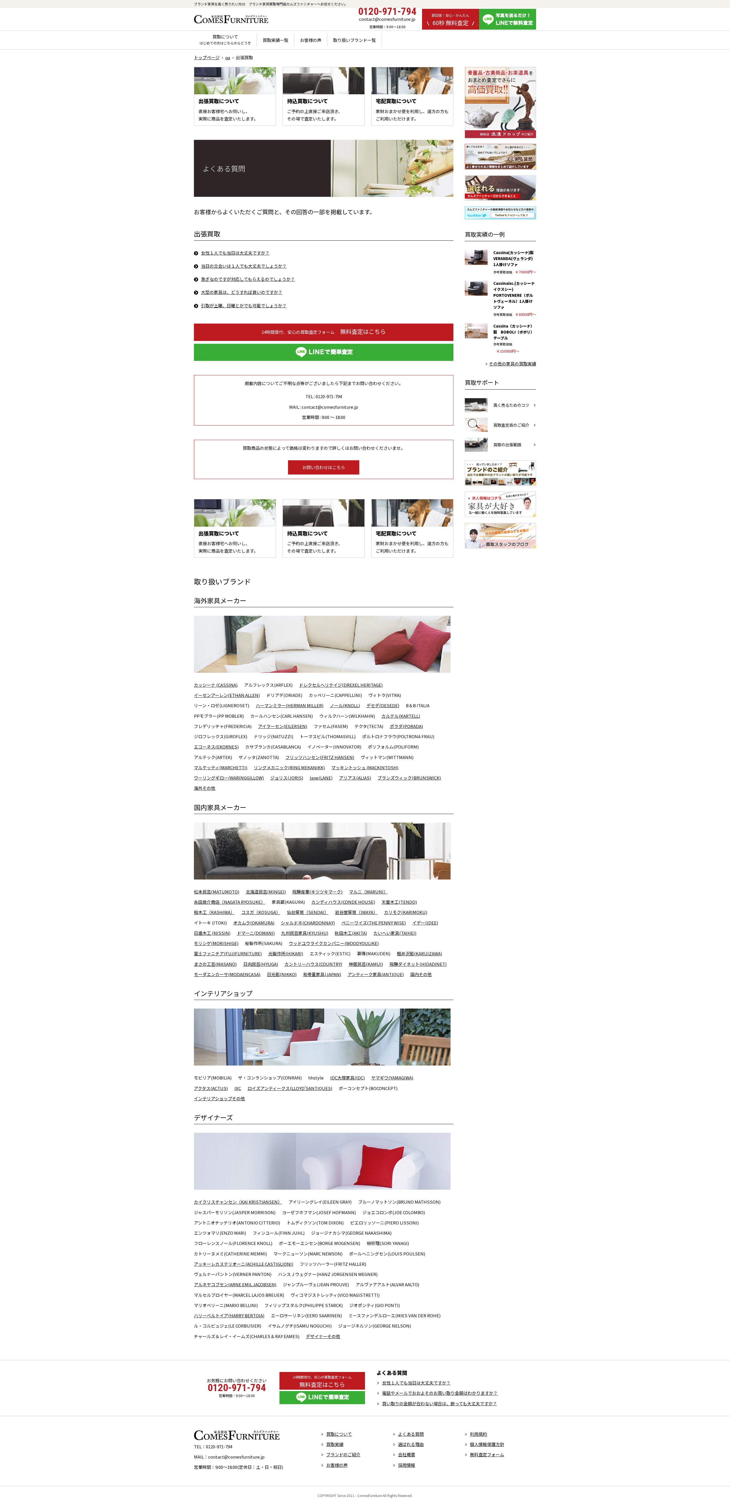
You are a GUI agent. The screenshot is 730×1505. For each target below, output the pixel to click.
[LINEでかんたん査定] (323, 352)
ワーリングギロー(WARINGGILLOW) (229, 778)
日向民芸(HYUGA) (260, 964)
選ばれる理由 (411, 1444)
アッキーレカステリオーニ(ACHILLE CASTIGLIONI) (243, 1264)
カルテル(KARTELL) (401, 716)
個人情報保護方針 (487, 1444)
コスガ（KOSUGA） (260, 912)
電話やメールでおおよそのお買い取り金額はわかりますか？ (440, 1393)
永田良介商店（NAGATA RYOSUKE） (229, 902)
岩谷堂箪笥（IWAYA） (356, 912)
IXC (237, 1088)
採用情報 (406, 1465)
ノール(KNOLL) (345, 705)
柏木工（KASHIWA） (214, 912)
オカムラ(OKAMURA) (253, 923)
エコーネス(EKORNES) (216, 747)
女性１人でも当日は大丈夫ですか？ (235, 253)
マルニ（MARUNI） (368, 892)
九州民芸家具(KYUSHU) (304, 933)
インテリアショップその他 (219, 1098)
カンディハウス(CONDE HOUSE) (343, 902)
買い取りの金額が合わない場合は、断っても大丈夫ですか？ (439, 1403)
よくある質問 (411, 1434)
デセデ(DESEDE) (382, 705)
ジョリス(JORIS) (286, 778)
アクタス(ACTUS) (211, 1088)
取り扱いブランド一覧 (354, 40)
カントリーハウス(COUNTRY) (313, 964)
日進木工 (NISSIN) (212, 933)
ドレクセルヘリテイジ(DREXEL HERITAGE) (341, 685)
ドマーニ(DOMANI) (256, 933)
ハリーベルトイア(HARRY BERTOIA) (229, 1315)
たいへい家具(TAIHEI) (395, 933)
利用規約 (478, 1434)
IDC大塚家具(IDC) (347, 1078)
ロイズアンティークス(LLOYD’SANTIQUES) (290, 1088)
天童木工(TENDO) (399, 902)
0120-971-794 (387, 11)
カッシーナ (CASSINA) (216, 685)
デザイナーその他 (323, 1336)
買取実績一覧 (275, 40)
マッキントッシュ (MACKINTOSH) (364, 767)
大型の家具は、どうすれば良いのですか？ (241, 292)
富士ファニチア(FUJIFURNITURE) (228, 953)
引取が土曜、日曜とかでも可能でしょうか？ (244, 305)
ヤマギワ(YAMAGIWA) (392, 1078)
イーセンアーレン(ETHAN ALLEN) (227, 695)
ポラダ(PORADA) (406, 726)
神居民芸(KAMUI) (366, 964)
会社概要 (406, 1454)
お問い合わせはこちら (323, 467)
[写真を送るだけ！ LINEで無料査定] (507, 19)
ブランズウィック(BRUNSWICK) (409, 778)
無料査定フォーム (487, 1454)
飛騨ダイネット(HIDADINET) (418, 964)
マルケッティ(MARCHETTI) (220, 767)
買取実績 (334, 1444)
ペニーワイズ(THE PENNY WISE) (373, 923)
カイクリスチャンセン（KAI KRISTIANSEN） (238, 1202)
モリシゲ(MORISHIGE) (216, 943)
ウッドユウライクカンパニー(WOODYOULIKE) (334, 943)
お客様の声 (310, 40)
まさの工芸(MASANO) (215, 964)
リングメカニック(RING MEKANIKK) (289, 767)
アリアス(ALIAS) (355, 778)
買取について (225, 40)
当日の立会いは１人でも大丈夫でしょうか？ (244, 266)
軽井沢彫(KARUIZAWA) (419, 953)
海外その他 (204, 788)
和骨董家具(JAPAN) (322, 974)
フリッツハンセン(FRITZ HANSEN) (319, 757)
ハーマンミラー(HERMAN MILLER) (289, 705)
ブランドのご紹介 (343, 1454)
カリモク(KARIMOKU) (405, 912)
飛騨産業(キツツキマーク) (317, 892)
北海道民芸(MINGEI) (266, 892)
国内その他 (421, 974)
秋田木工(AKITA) (351, 933)
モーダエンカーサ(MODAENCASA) (227, 974)
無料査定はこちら (323, 331)
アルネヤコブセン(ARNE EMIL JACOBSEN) (235, 1284)
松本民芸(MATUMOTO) (216, 892)
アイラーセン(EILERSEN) (282, 726)
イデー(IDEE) (425, 923)
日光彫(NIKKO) (282, 974)
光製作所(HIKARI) (285, 953)
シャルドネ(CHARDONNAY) (308, 923)
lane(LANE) (321, 778)
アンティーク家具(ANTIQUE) (376, 974)
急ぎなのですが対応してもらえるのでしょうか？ (248, 279)
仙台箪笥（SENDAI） (307, 912)
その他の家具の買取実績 (512, 364)
